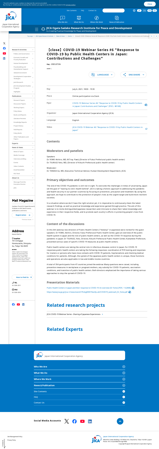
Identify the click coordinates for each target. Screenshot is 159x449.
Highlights (17, 92)
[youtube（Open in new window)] (4, 53)
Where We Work (42, 379)
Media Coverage (19, 155)
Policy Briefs (18, 133)
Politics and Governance (22, 54)
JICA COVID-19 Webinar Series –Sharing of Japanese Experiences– (74, 314)
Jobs (15, 188)
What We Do (40, 372)
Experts (15, 143)
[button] (22, 215)
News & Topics (18, 152)
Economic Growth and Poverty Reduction (21, 58)
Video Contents (19, 166)
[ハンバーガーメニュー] (36, 29)
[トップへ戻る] (120, 421)
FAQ (82, 10)
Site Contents (72, 10)
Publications (16, 96)
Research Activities (19, 50)
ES (155, 10)
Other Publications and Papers (21, 138)
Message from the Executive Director (20, 183)
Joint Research (18, 82)
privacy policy (70, 5)
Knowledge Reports (20, 122)
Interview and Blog (20, 159)
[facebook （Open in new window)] (74, 421)
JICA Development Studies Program (22, 87)
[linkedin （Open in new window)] (90, 421)
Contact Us (92, 10)
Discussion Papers (20, 104)
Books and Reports (20, 115)
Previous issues (26, 219)
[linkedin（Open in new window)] (4, 58)
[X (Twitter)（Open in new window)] (4, 43)
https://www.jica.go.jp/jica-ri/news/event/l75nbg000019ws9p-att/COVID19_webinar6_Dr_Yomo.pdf (87, 292)
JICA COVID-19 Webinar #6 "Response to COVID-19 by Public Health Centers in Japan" (107, 128)
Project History (18, 126)
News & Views (17, 147)
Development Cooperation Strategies (22, 77)
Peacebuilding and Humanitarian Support (21, 68)
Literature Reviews (20, 118)
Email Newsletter (19, 170)
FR (149, 10)
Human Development (21, 63)
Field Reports (18, 130)
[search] (114, 10)
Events (16, 162)
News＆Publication (44, 385)
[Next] (156, 36)
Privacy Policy (11, 440)
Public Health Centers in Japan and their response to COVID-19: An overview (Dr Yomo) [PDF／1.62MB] (89, 288)
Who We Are (40, 366)
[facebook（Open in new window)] (4, 48)
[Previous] (152, 36)
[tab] (134, 10)
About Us (15, 178)
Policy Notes (18, 111)
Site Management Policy (14, 437)
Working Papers (19, 108)
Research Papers (19, 100)
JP (139, 10)
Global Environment (20, 73)
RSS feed (17, 174)
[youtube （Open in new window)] (82, 421)
